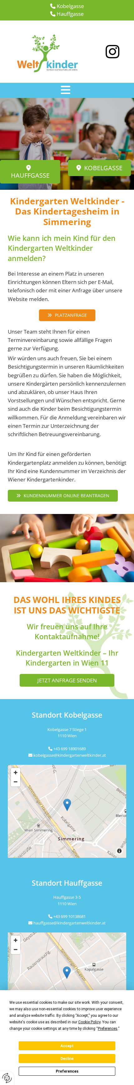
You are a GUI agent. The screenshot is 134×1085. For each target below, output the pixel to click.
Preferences (67, 1071)
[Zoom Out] (15, 781)
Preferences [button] (107, 1028)
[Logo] (51, 51)
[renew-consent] (7, 1078)
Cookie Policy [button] (89, 1022)
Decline (67, 1058)
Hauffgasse (70, 13)
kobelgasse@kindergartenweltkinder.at (69, 755)
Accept (67, 1046)
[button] (65, 90)
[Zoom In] (15, 772)
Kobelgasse (70, 6)
